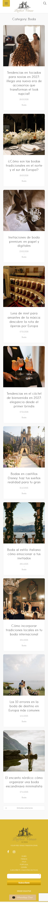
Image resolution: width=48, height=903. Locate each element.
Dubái (24, 856)
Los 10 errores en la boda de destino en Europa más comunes (24, 706)
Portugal (24, 864)
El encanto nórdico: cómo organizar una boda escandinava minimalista (24, 782)
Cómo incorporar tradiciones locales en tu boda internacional (24, 630)
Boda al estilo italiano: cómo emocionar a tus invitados (24, 554)
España (24, 867)
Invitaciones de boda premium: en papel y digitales (24, 241)
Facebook (8, 852)
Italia (24, 861)
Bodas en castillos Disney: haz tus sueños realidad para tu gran (24, 478)
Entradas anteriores (25, 808)
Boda (24, 105)
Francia (24, 859)
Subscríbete (24, 883)
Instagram (14, 852)
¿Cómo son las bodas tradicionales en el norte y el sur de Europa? (24, 165)
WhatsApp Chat (25, 897)
